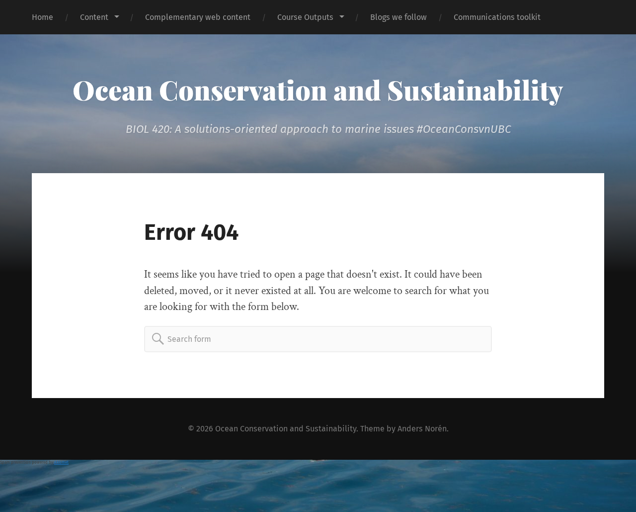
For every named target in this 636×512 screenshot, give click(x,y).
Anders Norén (422, 428)
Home (42, 17)
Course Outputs (305, 17)
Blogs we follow (398, 17)
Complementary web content (197, 17)
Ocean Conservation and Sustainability (318, 89)
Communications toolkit (497, 17)
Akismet (61, 462)
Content (94, 17)
